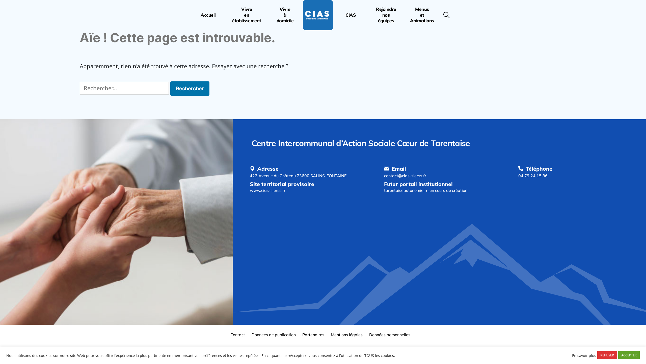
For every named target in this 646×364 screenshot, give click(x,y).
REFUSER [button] (607, 355)
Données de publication (274, 334)
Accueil (208, 15)
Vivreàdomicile (285, 15)
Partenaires (313, 334)
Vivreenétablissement (246, 15)
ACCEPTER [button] (629, 355)
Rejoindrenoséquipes (386, 15)
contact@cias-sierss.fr (405, 175)
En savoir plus (584, 355)
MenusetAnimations (422, 15)
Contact (237, 334)
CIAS (350, 15)
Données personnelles (389, 334)
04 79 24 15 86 (533, 175)
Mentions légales (347, 334)
